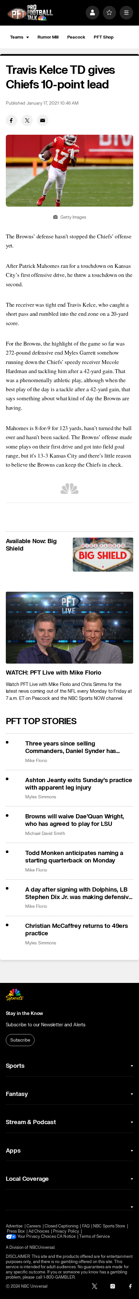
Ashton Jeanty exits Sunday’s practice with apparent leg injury (78, 784)
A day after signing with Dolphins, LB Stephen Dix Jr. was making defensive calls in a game (78, 893)
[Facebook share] (11, 120)
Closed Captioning (61, 1226)
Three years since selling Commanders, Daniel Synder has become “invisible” (70, 747)
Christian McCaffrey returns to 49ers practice (76, 929)
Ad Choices (38, 1231)
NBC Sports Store (109, 1226)
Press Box (16, 1231)
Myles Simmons (40, 797)
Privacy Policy (66, 1231)
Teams (16, 37)
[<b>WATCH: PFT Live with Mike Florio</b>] (70, 628)
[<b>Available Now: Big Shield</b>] (103, 555)
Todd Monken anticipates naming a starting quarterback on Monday (74, 856)
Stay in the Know (24, 1013)
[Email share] (42, 120)
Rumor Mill (48, 37)
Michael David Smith (45, 833)
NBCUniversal (42, 1247)
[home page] (30, 12)
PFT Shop (103, 37)
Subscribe (20, 1040)
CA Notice (66, 1236)
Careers (34, 1226)
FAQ (86, 1226)
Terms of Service (94, 1236)
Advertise (14, 1226)
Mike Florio (36, 760)
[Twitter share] (27, 120)
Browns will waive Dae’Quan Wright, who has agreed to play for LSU (74, 820)
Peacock (76, 37)
